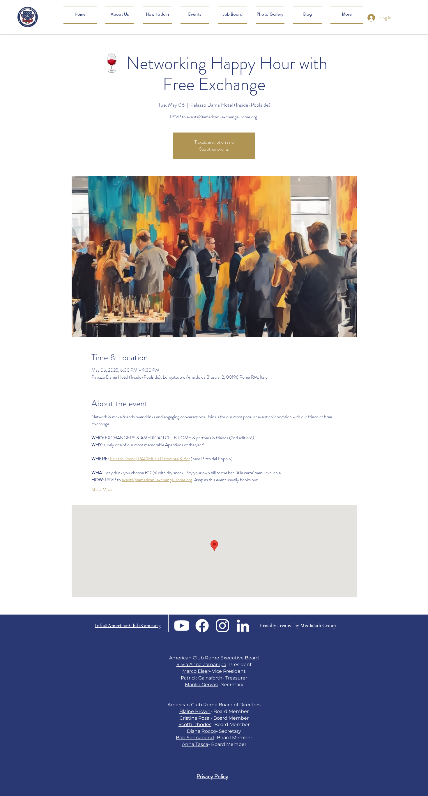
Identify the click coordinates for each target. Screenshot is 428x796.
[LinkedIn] (243, 625)
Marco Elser (195, 671)
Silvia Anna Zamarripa (201, 664)
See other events (214, 149)
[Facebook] (202, 625)
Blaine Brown (195, 711)
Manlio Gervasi (201, 684)
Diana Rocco (201, 731)
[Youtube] (181, 625)
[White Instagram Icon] (222, 625)
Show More (101, 490)
